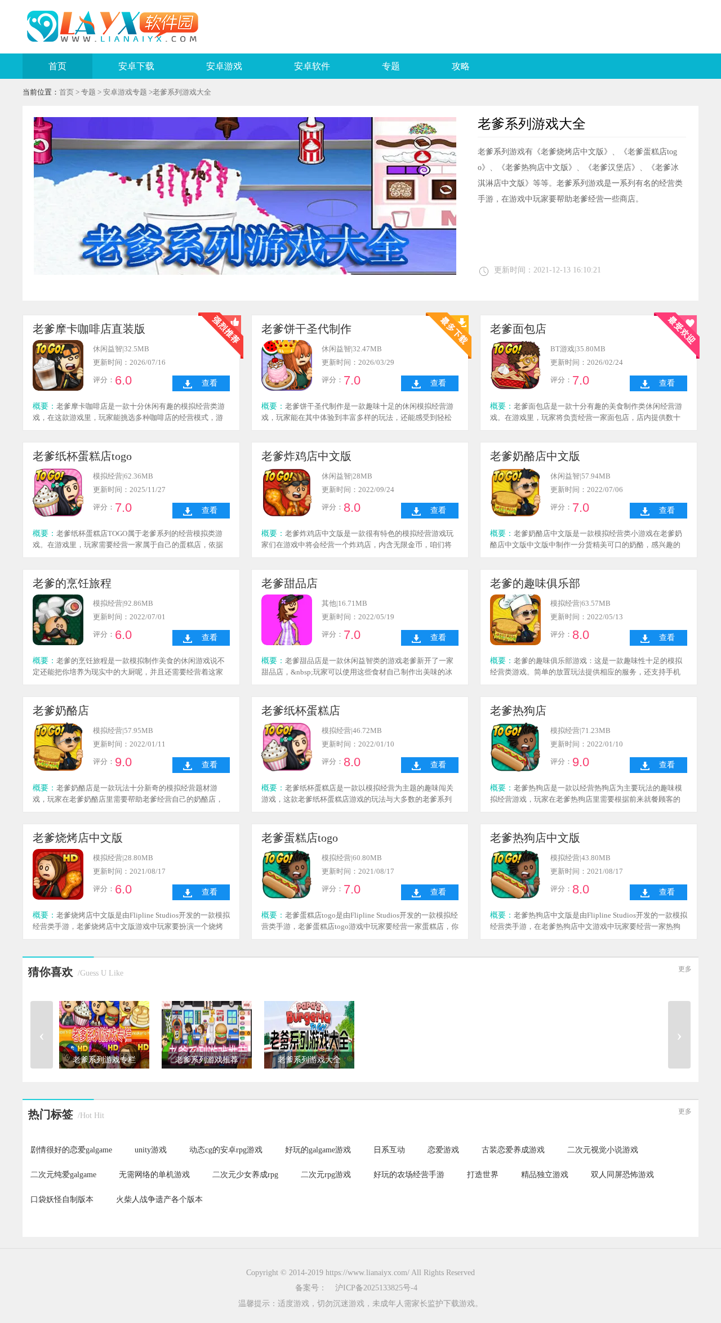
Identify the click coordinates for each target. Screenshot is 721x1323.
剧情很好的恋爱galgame (71, 1150)
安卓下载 (136, 66)
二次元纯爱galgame (63, 1174)
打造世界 (483, 1174)
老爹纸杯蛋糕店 (300, 710)
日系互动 (389, 1150)
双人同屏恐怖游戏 (622, 1174)
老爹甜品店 (289, 583)
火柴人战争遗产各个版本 (159, 1199)
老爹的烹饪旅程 (72, 583)
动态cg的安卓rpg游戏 (225, 1150)
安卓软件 (312, 66)
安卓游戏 (224, 66)
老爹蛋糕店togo (299, 838)
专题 (391, 66)
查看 (209, 383)
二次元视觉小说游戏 (602, 1150)
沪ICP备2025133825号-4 (376, 1288)
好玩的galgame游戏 (318, 1150)
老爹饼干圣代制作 (306, 329)
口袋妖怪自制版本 (62, 1199)
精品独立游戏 (544, 1174)
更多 (685, 969)
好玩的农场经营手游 (408, 1174)
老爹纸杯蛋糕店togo (82, 456)
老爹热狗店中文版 (535, 838)
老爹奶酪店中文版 (535, 456)
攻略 (461, 66)
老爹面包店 (518, 329)
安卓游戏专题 (125, 92)
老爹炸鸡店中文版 (306, 456)
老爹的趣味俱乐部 (535, 583)
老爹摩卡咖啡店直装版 (89, 329)
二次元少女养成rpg (245, 1174)
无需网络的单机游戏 (154, 1174)
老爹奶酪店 (61, 710)
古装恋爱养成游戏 (513, 1150)
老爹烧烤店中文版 (78, 838)
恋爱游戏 (443, 1150)
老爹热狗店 (518, 710)
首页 (57, 66)
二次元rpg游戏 (326, 1174)
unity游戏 (151, 1150)
